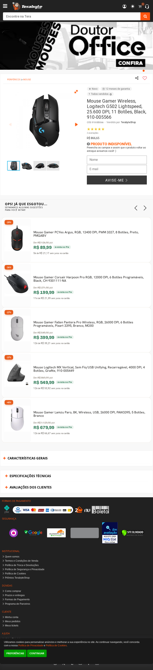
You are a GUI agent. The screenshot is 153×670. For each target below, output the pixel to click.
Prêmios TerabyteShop (17, 577)
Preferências (15, 653)
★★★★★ (96, 130)
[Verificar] (132, 533)
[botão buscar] (145, 16)
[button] (76, 91)
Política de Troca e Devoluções (22, 565)
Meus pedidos (12, 621)
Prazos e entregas (15, 595)
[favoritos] (133, 7)
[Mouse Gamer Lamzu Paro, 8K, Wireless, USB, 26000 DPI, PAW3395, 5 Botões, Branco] (17, 420)
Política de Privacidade (30, 645)
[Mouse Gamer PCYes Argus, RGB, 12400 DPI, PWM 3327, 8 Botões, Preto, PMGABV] (17, 240)
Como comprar (13, 591)
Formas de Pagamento (17, 599)
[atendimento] (147, 7)
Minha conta (11, 617)
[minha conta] (125, 7)
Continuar (36, 653)
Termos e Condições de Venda (21, 560)
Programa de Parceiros (17, 603)
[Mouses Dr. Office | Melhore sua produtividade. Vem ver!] (76, 46)
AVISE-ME (115, 180)
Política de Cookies (15, 573)
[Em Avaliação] (110, 532)
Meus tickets (11, 625)
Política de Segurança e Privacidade (24, 569)
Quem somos (12, 556)
